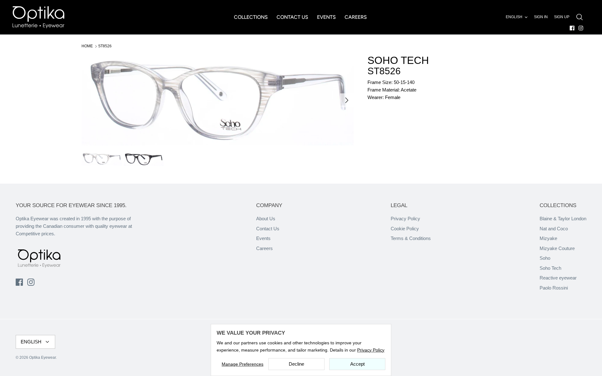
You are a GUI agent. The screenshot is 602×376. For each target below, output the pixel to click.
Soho (545, 258)
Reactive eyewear (558, 277)
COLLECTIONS (251, 17)
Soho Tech (550, 268)
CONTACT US (292, 17)
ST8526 (105, 46)
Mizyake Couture (557, 248)
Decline (296, 364)
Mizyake (548, 238)
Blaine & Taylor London (563, 218)
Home (87, 46)
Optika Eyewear (42, 357)
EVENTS (326, 17)
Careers (264, 248)
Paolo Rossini (554, 287)
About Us (265, 218)
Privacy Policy (405, 218)
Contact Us (267, 228)
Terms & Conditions (411, 238)
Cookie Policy (405, 228)
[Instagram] (580, 28)
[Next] (347, 100)
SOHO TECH (398, 60)
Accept (357, 364)
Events (263, 238)
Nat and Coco (554, 228)
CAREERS (356, 17)
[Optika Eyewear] (38, 17)
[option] (218, 100)
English (514, 17)
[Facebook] (572, 28)
